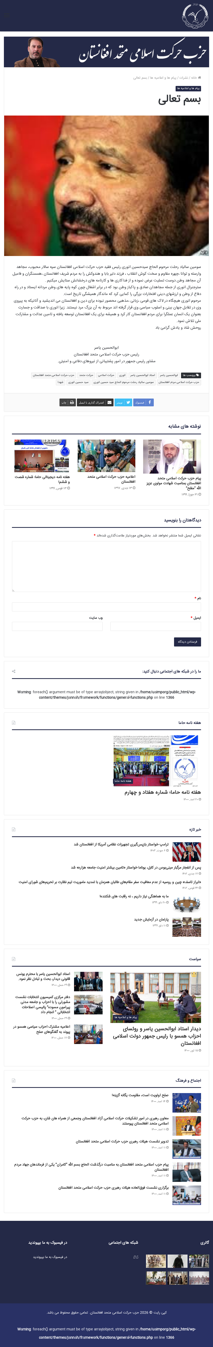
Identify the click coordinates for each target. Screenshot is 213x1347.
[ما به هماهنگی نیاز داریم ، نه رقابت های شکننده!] (186, 904)
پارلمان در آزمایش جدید (151, 920)
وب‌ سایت (96, 618)
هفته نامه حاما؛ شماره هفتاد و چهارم (163, 792)
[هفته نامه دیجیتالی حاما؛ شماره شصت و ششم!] (41, 456)
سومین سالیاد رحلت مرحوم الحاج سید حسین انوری (124, 382)
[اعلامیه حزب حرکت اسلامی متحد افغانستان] (107, 456)
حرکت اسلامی (106, 375)
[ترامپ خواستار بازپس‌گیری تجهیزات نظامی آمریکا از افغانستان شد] (186, 852)
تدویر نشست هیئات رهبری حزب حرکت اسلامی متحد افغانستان (122, 1142)
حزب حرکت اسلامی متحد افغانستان (53, 375)
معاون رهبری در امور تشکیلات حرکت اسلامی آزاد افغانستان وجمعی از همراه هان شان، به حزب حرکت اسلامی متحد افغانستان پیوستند (95, 1121)
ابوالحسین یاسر (169, 375)
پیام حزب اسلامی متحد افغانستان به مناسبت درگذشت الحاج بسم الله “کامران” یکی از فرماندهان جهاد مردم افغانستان (91, 1167)
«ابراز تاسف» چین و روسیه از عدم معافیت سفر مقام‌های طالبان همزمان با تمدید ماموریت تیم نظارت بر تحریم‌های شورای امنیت (110, 882)
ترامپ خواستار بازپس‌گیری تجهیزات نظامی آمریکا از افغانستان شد (121, 844)
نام (198, 598)
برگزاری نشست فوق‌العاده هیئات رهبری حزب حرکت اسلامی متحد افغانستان (113, 1188)
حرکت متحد (86, 375)
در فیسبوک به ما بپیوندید (50, 1257)
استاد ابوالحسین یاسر (142, 375)
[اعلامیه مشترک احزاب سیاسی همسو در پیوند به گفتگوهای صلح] (88, 1034)
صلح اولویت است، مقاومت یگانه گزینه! (140, 1095)
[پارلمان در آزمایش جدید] (186, 927)
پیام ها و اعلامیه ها (163, 78)
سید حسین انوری (78, 382)
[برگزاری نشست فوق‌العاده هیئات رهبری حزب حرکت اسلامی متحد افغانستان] (186, 1195)
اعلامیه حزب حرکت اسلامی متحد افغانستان (111, 479)
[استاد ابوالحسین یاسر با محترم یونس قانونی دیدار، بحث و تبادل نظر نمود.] (88, 981)
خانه (194, 78)
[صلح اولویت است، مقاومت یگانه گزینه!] (186, 1103)
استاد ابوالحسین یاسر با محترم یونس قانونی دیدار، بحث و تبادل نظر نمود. (43, 976)
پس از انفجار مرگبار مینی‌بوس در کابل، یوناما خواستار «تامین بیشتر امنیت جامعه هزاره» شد (136, 868)
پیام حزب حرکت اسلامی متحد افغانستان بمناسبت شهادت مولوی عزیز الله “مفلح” (174, 483)
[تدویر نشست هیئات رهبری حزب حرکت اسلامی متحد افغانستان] (186, 1149)
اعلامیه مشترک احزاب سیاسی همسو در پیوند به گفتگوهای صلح (41, 1029)
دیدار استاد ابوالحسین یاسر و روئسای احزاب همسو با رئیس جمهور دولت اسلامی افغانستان (157, 1036)
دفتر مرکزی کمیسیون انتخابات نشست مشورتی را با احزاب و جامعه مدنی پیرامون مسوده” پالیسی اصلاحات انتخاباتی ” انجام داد (42, 1005)
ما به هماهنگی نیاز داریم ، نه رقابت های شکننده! (134, 896)
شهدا (60, 382)
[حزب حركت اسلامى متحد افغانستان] (195, 16)
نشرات (183, 78)
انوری (122, 375)
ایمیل (196, 618)
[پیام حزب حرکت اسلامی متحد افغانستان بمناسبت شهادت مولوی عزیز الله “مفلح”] (172, 457)
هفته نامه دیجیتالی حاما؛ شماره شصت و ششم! (42, 479)
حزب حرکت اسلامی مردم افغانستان (179, 382)
